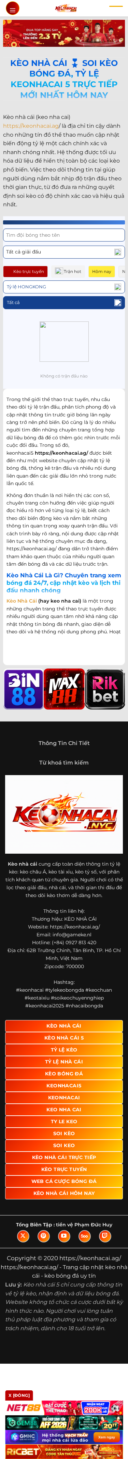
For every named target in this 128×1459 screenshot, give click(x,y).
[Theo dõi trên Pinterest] (44, 1236)
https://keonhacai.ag (31, 126)
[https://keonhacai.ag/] (65, 8)
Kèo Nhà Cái (21, 601)
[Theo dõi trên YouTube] (64, 1236)
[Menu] (12, 8)
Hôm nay (101, 271)
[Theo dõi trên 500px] (85, 1236)
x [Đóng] (19, 1395)
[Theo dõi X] (23, 1236)
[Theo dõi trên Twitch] (105, 1236)
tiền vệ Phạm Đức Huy (84, 1225)
